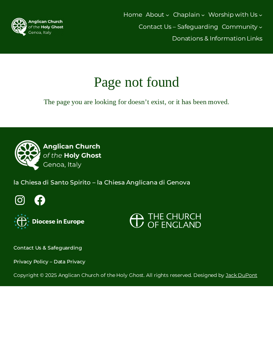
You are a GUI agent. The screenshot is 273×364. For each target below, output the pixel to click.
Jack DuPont (241, 275)
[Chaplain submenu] (203, 15)
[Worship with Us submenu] (260, 15)
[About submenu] (167, 15)
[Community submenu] (260, 26)
